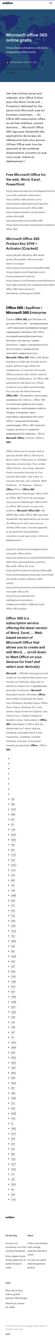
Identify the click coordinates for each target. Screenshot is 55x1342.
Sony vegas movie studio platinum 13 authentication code (16, 1261)
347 (13, 1179)
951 (13, 1087)
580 (13, 910)
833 (13, 859)
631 (13, 819)
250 (13, 1194)
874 (13, 991)
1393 (13, 1011)
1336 (13, 956)
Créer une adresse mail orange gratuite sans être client (38, 1249)
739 (13, 890)
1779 (13, 854)
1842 (13, 1072)
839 (13, 1052)
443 (13, 961)
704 (13, 829)
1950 (13, 1042)
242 (13, 1143)
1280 (13, 1128)
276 (13, 1022)
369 (13, 1077)
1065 (13, 1113)
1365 (13, 1097)
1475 (13, 809)
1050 (13, 864)
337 (13, 1103)
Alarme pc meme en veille (15, 1305)
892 (13, 880)
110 (12, 885)
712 (12, 1037)
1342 (13, 1168)
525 (13, 915)
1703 (13, 930)
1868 (13, 1047)
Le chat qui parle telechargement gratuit (37, 1263)
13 (12, 1123)
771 (12, 1174)
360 (13, 1092)
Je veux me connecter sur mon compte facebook (16, 1247)
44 (12, 1189)
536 (13, 1016)
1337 (13, 1133)
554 (13, 1138)
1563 (13, 1062)
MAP (8, 1334)
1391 (13, 1067)
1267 (13, 925)
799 (13, 1027)
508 (13, 920)
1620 (13, 1082)
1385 (13, 981)
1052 (13, 1057)
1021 (13, 1158)
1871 (13, 986)
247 (13, 1032)
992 (13, 1153)
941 (13, 799)
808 (13, 971)
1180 (13, 1184)
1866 (13, 895)
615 (13, 849)
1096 (13, 1001)
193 (13, 844)
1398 (13, 996)
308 (13, 1006)
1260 (13, 839)
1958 (13, 940)
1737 (13, 869)
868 (13, 814)
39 (12, 824)
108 (13, 945)
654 (13, 900)
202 (13, 935)
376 (13, 874)
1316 (13, 976)
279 (13, 966)
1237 (13, 1163)
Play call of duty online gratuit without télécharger (17, 1294)
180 (13, 951)
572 (13, 905)
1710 (13, 1199)
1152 (13, 1118)
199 (13, 804)
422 (13, 1148)
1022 (13, 834)
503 (13, 1108)
